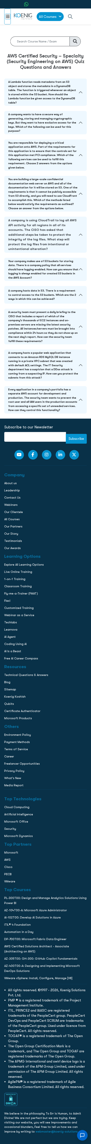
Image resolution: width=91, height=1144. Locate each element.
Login (45, 366)
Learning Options (15, 302)
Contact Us (11, 311)
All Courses (48, 17)
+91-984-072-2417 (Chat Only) (48, 4)
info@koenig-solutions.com (48, 350)
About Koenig (12, 284)
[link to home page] (23, 16)
